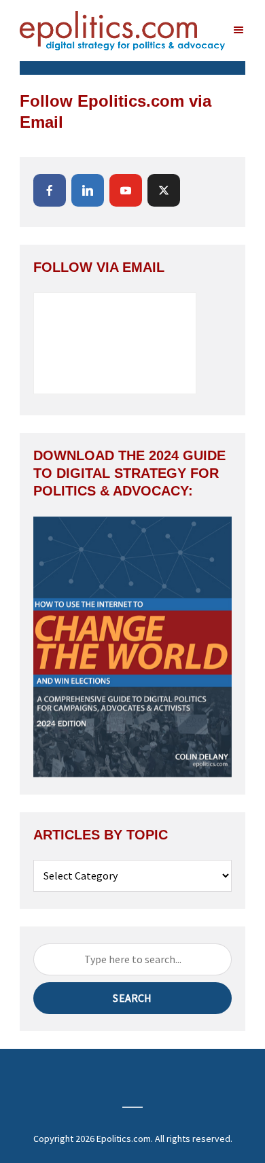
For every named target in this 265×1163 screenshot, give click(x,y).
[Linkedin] (87, 190)
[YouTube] (125, 190)
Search (132, 998)
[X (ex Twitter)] (163, 190)
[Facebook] (49, 190)
